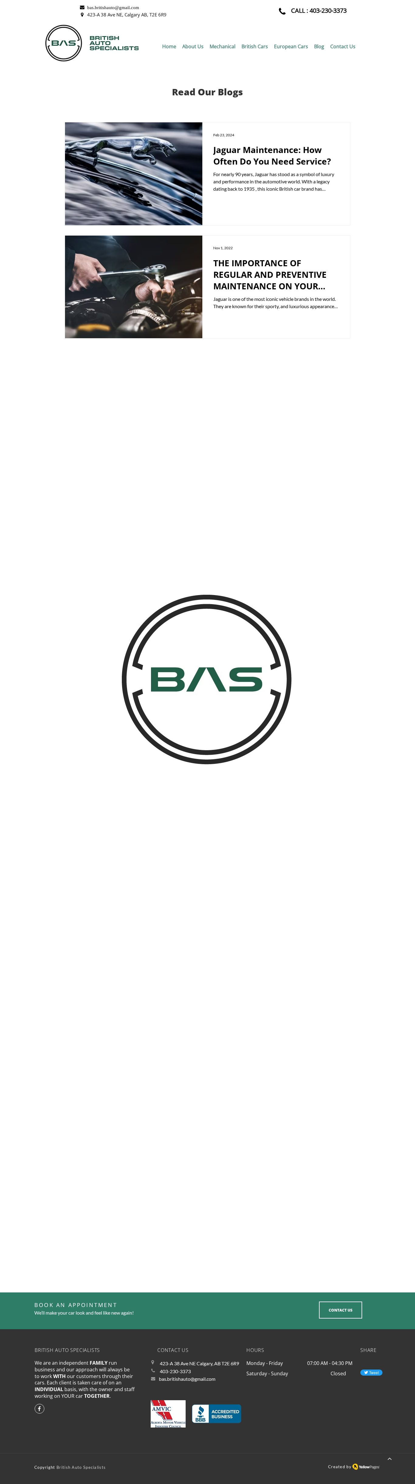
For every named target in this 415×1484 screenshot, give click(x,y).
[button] (222, 46)
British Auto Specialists (81, 1467)
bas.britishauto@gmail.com (187, 1379)
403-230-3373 (328, 10)
